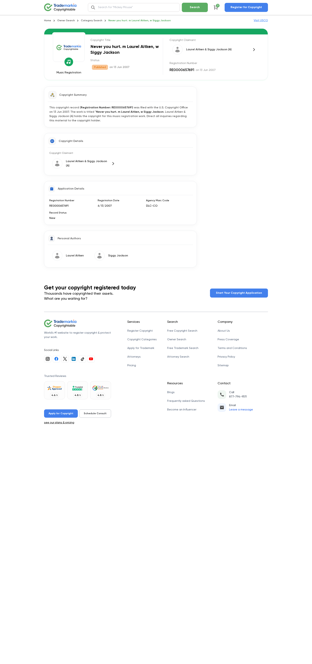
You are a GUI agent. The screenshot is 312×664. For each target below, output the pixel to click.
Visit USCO (261, 20)
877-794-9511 (238, 396)
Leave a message (241, 409)
